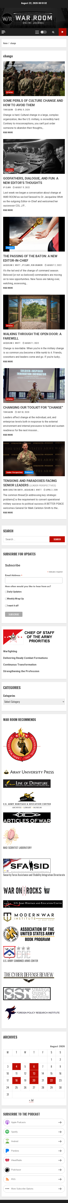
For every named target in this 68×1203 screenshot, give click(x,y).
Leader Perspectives (14, 472)
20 (34, 1080)
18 (16, 1080)
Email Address (13, 575)
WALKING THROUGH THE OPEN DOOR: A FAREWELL (34, 312)
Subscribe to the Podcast (62, 32)
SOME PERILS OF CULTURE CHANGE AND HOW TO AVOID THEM (34, 78)
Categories (9, 696)
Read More (8, 132)
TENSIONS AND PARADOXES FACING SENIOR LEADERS (34, 458)
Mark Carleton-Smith (13, 489)
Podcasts (10, 247)
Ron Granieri (37, 265)
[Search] (53, 32)
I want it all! (13, 605)
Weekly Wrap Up (15, 598)
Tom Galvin (8, 109)
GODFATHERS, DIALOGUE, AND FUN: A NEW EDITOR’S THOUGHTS (34, 156)
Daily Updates (14, 591)
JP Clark (7, 187)
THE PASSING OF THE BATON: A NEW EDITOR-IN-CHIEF (34, 234)
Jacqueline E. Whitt (12, 265)
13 (34, 1073)
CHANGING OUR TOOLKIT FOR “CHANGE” (34, 385)
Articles (9, 92)
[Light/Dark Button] (43, 32)
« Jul (31, 1100)
